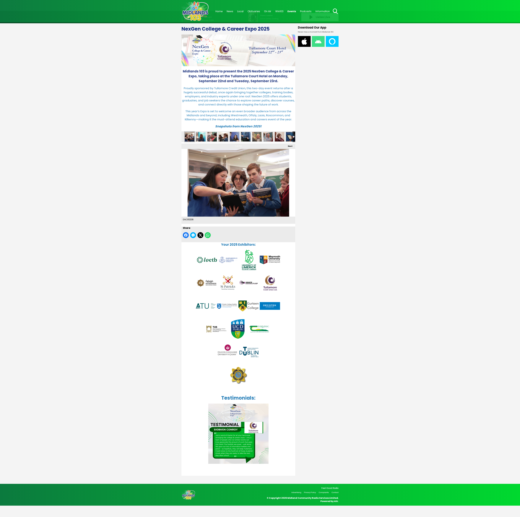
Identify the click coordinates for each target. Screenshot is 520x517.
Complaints (324, 492)
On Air (267, 11)
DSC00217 (257, 136)
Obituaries (254, 11)
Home (219, 11)
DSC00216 (246, 136)
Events (291, 11)
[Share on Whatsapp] (208, 235)
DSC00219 (268, 136)
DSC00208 (189, 136)
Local (240, 11)
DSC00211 (223, 136)
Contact (335, 492)
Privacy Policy (310, 492)
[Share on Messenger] (193, 235)
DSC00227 (290, 136)
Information (323, 11)
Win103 (279, 11)
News (230, 11)
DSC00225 (279, 136)
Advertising (296, 492)
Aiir (336, 501)
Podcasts (305, 11)
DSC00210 (212, 136)
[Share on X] (200, 235)
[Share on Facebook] (186, 235)
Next (288, 146)
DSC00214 (234, 136)
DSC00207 (201, 136)
